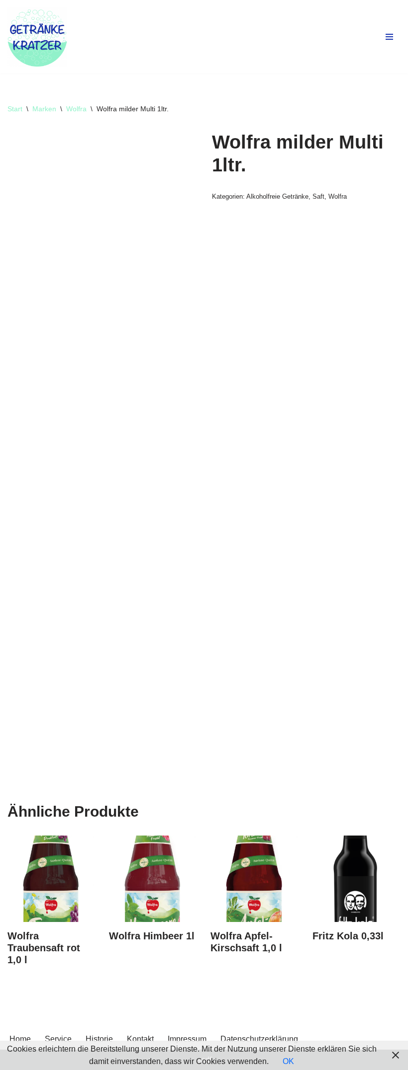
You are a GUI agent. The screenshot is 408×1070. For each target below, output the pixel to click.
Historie (99, 1039)
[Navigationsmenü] (389, 37)
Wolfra (76, 109)
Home (20, 1039)
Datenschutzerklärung (259, 1039)
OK (288, 1061)
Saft (318, 196)
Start (14, 109)
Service (58, 1039)
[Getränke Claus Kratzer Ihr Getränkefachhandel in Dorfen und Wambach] (37, 37)
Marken (44, 109)
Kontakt (140, 1039)
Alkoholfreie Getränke (277, 196)
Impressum (187, 1039)
